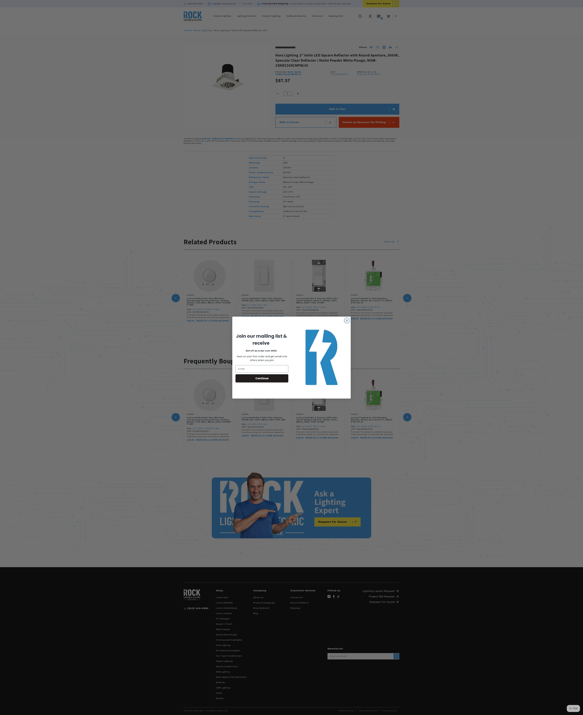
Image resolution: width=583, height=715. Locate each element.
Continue (262, 378)
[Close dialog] (346, 320)
